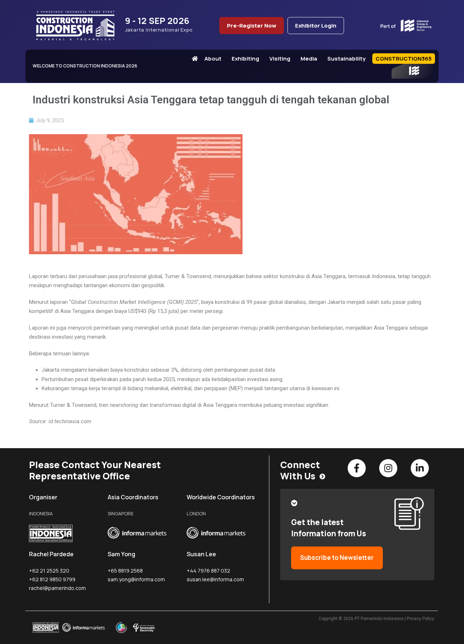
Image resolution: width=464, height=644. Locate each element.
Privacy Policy (420, 618)
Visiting (279, 58)
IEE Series (413, 71)
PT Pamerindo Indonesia (379, 618)
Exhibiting (245, 58)
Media (309, 58)
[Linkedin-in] (420, 468)
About (212, 58)
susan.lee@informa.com (215, 579)
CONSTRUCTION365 (404, 58)
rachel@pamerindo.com (57, 588)
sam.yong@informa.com (136, 579)
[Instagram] (388, 468)
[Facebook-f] (357, 468)
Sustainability (346, 58)
